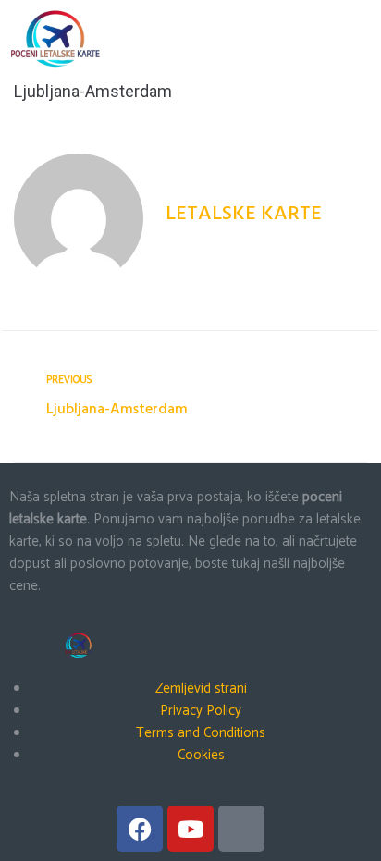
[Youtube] (190, 829)
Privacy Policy (200, 710)
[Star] (241, 829)
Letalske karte (244, 214)
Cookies (201, 755)
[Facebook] (140, 829)
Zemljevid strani (201, 688)
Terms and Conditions (200, 732)
